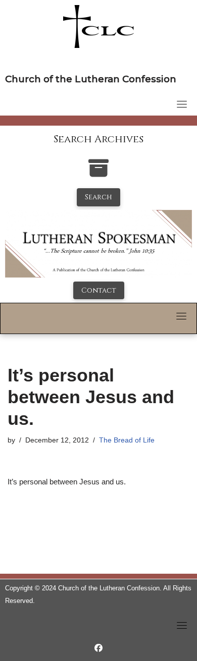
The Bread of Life (127, 440)
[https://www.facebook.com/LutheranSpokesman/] (98, 648)
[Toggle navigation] (182, 104)
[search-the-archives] (98, 173)
